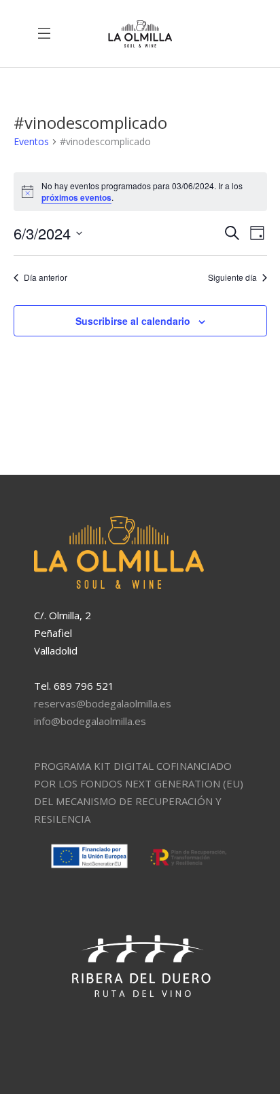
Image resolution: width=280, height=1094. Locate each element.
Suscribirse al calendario (132, 321)
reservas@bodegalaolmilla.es (102, 703)
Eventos (31, 141)
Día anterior (45, 277)
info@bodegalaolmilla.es (90, 721)
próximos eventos (76, 197)
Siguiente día (232, 277)
